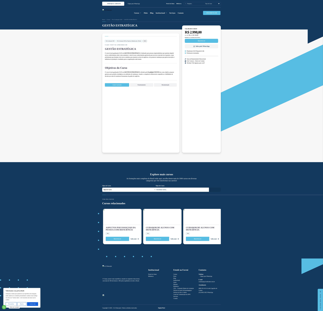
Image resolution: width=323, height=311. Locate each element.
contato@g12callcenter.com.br (207, 281)
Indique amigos (114, 3)
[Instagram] (106, 288)
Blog (151, 13)
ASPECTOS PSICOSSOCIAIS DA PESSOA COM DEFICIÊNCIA (121, 228)
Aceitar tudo (32, 304)
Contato (181, 13)
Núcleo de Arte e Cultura (180, 292)
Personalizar (11, 304)
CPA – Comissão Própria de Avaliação (183, 288)
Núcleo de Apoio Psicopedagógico (182, 290)
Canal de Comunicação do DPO (182, 294)
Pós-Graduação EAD (117, 19)
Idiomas (175, 284)
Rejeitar (22, 304)
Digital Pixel (161, 308)
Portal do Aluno (170, 3)
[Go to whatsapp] (4, 307)
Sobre (174, 282)
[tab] (117, 85)
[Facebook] (103, 288)
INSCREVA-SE (211, 13)
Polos (146, 13)
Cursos (108, 19)
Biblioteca (178, 3)
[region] (21, 298)
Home (103, 19)
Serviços (172, 13)
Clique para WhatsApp (134, 3)
